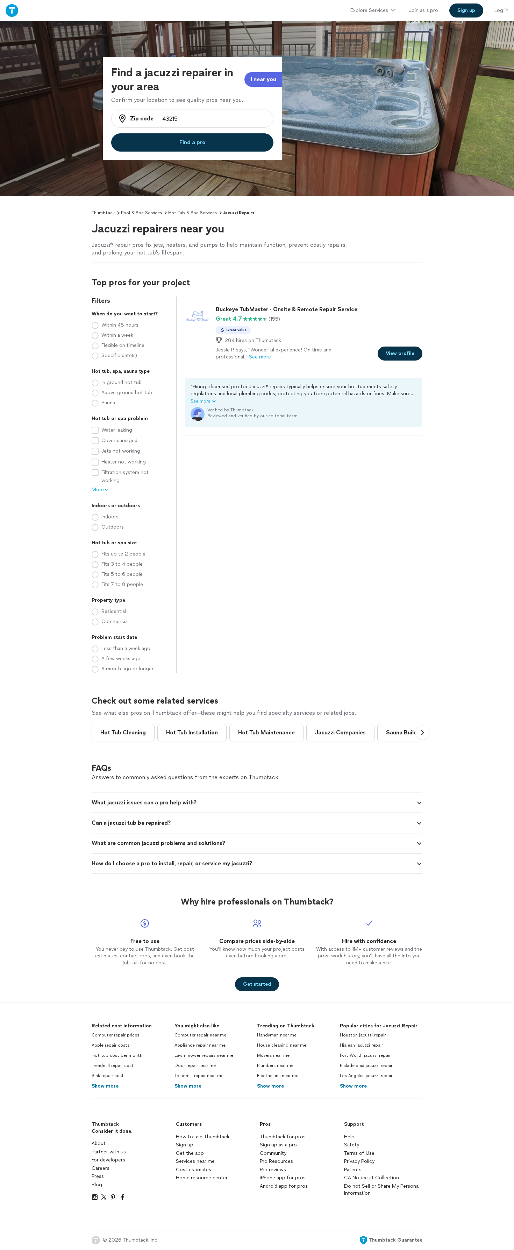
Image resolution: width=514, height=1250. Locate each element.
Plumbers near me (275, 1065)
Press (98, 1176)
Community (273, 1153)
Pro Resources (276, 1161)
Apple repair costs (110, 1045)
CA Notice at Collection (371, 1178)
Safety (351, 1145)
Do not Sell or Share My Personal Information (382, 1189)
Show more (105, 1086)
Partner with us (109, 1152)
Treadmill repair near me (198, 1075)
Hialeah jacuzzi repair (361, 1045)
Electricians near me (277, 1075)
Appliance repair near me (200, 1045)
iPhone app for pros (283, 1178)
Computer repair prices (115, 1035)
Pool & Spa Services (141, 212)
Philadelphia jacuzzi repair (366, 1065)
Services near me (195, 1161)
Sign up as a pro (278, 1145)
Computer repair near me (200, 1035)
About (99, 1143)
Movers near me (273, 1055)
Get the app (190, 1153)
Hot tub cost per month (117, 1055)
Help (349, 1137)
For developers (108, 1160)
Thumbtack (103, 212)
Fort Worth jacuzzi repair (365, 1055)
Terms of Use (359, 1153)
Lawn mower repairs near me (203, 1055)
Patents (353, 1170)
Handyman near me (277, 1035)
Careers (100, 1168)
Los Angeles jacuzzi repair (366, 1075)
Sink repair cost (108, 1075)
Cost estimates (193, 1170)
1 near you (263, 79)
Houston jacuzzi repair (363, 1035)
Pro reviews (273, 1170)
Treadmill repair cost (113, 1065)
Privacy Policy (359, 1161)
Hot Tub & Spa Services (192, 212)
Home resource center (202, 1178)
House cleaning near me (281, 1045)
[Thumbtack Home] (12, 10)
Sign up (184, 1145)
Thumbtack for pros (283, 1137)
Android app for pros (284, 1186)
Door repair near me (195, 1065)
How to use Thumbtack (202, 1137)
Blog (97, 1185)
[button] (304, 393)
